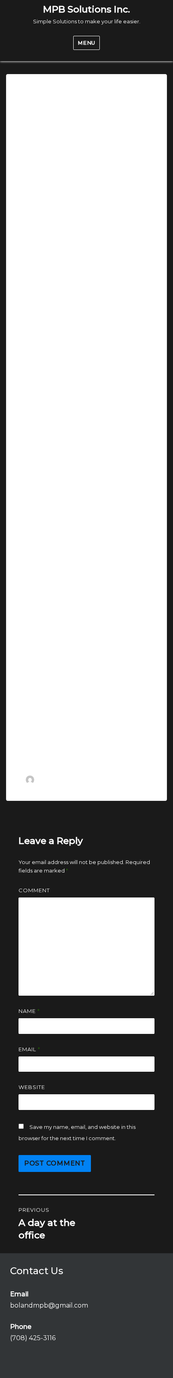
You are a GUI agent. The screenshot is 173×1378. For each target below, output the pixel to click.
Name (29, 1011)
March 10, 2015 (94, 779)
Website (32, 1087)
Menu (86, 42)
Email (29, 1049)
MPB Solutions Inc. (86, 9)
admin (46, 779)
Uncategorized (48, 788)
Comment (34, 890)
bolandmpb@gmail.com (49, 1305)
